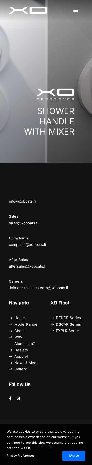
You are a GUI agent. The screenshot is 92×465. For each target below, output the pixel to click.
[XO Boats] (28, 10)
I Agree (74, 455)
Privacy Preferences (20, 455)
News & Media (26, 362)
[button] (78, 10)
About (19, 330)
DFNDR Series (68, 317)
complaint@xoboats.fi (27, 244)
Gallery (20, 369)
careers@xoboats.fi (51, 287)
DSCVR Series (68, 324)
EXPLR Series (68, 330)
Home (19, 317)
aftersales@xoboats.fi (27, 266)
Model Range (25, 324)
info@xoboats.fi (22, 201)
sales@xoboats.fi (23, 223)
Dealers (21, 350)
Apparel (21, 356)
